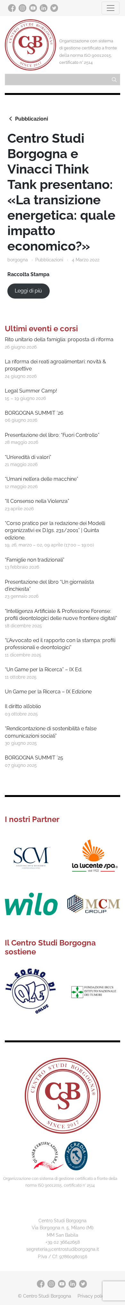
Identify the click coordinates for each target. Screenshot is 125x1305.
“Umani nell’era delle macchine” (41, 479)
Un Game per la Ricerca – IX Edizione (48, 692)
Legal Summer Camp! (31, 391)
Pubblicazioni (31, 119)
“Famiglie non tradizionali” (34, 560)
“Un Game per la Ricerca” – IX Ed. (43, 669)
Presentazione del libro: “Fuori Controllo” (52, 435)
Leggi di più (28, 291)
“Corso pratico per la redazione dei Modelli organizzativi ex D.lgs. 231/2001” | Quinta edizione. (55, 530)
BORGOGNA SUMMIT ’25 (34, 758)
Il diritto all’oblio (23, 706)
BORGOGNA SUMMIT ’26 (34, 413)
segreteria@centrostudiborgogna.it (62, 1249)
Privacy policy (92, 1296)
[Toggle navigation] (111, 8)
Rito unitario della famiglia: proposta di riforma (59, 339)
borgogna (17, 259)
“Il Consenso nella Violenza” (37, 501)
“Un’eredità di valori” (28, 457)
